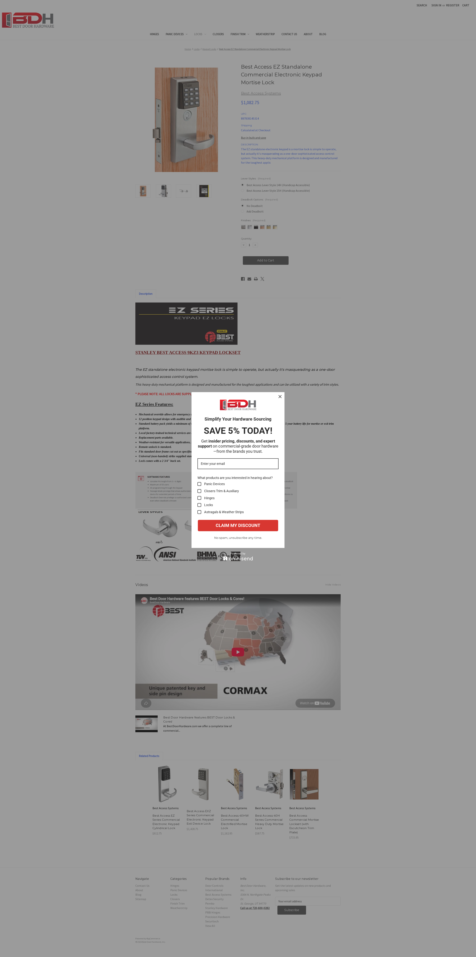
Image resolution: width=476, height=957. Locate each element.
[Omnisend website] (238, 556)
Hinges (209, 498)
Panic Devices (214, 484)
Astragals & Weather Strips (224, 512)
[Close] (280, 396)
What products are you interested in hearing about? (235, 478)
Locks (208, 505)
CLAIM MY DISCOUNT (238, 525)
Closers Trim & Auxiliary (221, 491)
